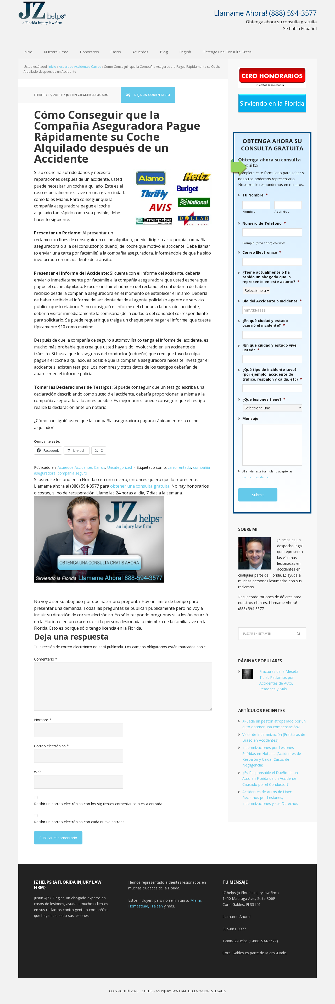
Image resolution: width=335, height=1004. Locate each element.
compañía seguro (72, 473)
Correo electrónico (51, 745)
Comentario (45, 659)
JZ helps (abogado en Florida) (42, 13)
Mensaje (250, 418)
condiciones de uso (256, 477)
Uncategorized (119, 467)
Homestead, (139, 906)
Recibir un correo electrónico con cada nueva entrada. (79, 821)
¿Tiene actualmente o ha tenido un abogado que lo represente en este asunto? (270, 277)
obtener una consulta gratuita (140, 486)
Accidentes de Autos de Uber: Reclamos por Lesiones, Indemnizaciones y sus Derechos (270, 797)
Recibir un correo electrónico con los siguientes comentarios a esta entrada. (98, 803)
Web (38, 771)
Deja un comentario (152, 95)
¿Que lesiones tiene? (264, 399)
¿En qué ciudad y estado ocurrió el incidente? (265, 323)
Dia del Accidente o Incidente (272, 301)
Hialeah (156, 906)
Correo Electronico (261, 252)
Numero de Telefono (264, 223)
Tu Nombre (255, 195)
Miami (195, 900)
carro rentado (179, 467)
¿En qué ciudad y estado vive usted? (269, 347)
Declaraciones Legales (207, 991)
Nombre (42, 719)
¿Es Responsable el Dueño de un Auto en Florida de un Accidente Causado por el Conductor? (270, 778)
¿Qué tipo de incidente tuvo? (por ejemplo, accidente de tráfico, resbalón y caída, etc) (272, 374)
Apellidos (282, 211)
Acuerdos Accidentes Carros (81, 467)
